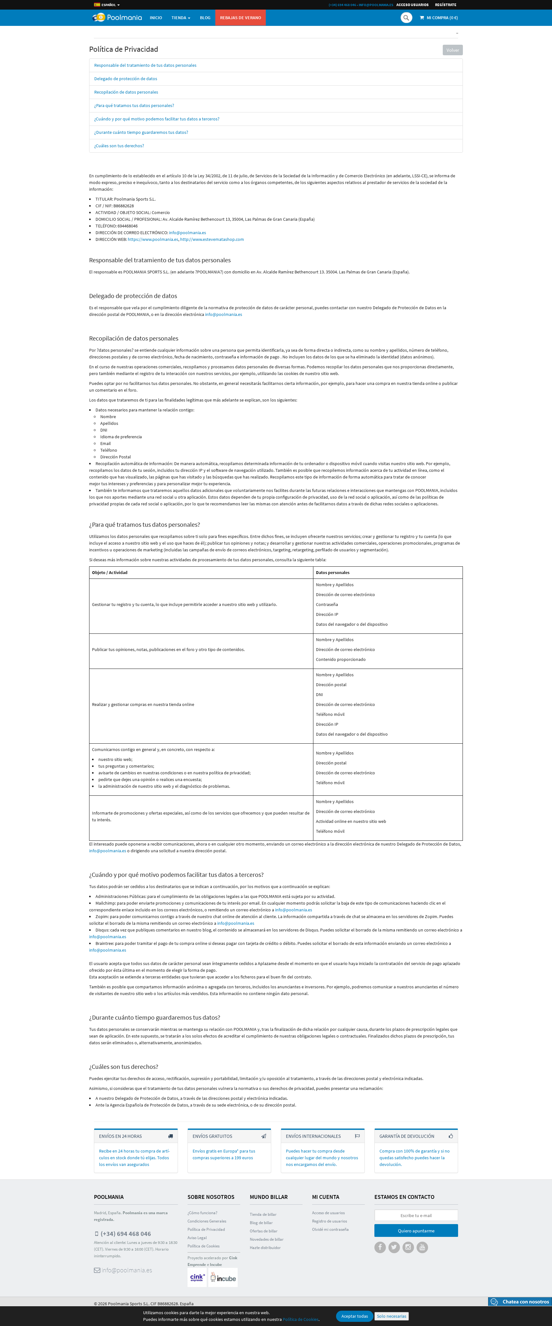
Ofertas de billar (264, 1231)
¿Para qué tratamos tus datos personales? (134, 105)
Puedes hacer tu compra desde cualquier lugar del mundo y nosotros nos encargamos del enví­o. (322, 1157)
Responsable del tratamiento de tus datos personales (145, 65)
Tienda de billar (263, 1214)
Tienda (179, 17)
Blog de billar (261, 1222)
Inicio (156, 17)
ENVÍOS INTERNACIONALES (313, 1136)
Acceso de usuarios (328, 1212)
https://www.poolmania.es (153, 239)
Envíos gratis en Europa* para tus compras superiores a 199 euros (224, 1154)
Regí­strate (445, 4)
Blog (205, 17)
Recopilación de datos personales (126, 92)
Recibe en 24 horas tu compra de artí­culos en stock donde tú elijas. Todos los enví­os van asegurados (134, 1157)
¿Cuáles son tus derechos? (119, 146)
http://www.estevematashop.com (212, 239)
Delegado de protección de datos (125, 78)
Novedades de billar (267, 1239)
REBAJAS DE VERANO (240, 17)
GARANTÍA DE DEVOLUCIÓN (406, 1136)
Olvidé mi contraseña (330, 1229)
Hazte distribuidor (265, 1247)
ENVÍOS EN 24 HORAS (120, 1136)
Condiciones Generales (207, 1221)
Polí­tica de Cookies (203, 1246)
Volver (453, 50)
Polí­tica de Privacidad (206, 1229)
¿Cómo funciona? (203, 1212)
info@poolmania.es (376, 5)
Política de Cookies (300, 1319)
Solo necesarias (391, 1316)
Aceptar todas (354, 1316)
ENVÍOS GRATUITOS (212, 1136)
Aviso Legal (197, 1237)
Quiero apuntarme (416, 1231)
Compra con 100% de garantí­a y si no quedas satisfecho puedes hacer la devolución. (414, 1157)
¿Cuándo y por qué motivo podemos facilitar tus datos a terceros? (156, 119)
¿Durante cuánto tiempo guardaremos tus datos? (141, 132)
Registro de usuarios (329, 1221)
